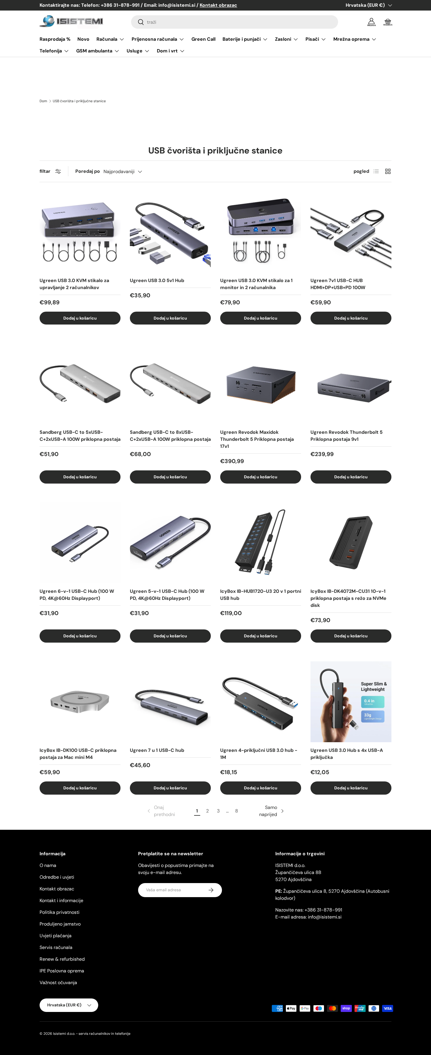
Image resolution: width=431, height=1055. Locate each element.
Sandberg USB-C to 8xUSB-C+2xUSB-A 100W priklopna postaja (170, 435)
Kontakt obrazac (57, 889)
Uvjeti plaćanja (56, 936)
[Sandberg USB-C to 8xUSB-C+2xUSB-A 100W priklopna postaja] (170, 383)
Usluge (134, 51)
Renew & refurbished (62, 959)
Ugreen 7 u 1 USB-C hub (157, 750)
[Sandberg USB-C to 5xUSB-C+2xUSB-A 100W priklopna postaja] (80, 383)
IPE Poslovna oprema (62, 971)
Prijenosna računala (154, 39)
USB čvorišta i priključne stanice (79, 101)
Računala (106, 39)
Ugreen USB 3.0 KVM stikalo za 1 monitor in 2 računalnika (256, 284)
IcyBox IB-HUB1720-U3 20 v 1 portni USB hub (260, 594)
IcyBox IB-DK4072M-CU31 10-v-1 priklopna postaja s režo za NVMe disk (348, 598)
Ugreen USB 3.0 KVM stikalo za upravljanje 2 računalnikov (74, 284)
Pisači (312, 39)
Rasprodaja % (55, 39)
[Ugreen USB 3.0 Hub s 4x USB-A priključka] (350, 701)
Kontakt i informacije (61, 900)
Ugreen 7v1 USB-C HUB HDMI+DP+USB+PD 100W (337, 284)
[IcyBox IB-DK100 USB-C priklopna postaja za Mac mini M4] (80, 701)
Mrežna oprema (351, 39)
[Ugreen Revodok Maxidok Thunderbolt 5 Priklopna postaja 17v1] (260, 383)
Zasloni (283, 39)
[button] (387, 22)
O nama (48, 865)
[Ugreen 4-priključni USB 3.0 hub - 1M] (260, 701)
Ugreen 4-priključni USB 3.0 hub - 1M (258, 753)
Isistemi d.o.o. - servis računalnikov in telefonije (91, 1033)
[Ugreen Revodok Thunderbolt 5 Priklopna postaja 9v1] (350, 383)
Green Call (203, 39)
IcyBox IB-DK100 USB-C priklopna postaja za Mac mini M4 (78, 753)
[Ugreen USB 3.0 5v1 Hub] (170, 232)
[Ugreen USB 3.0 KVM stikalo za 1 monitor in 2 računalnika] (260, 232)
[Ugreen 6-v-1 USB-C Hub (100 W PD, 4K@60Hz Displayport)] (80, 542)
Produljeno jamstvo (60, 924)
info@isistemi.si (325, 917)
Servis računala (56, 947)
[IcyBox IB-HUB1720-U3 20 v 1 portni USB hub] (260, 542)
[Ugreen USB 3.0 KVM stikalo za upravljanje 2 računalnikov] (80, 232)
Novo (83, 39)
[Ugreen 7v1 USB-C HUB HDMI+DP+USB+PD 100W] (350, 232)
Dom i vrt (167, 51)
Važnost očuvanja (58, 982)
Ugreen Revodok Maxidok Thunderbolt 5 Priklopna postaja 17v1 (257, 439)
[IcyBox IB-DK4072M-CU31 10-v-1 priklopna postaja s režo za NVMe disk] (350, 542)
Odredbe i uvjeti (57, 877)
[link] (161, 811)
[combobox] (234, 22)
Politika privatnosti (59, 912)
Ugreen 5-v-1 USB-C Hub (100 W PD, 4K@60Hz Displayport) (167, 594)
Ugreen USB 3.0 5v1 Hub (157, 280)
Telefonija (51, 51)
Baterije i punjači (242, 39)
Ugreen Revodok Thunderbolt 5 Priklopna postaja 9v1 (346, 435)
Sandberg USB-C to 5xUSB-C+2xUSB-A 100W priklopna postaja (80, 435)
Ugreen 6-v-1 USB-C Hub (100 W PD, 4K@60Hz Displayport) (77, 594)
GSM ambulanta (94, 51)
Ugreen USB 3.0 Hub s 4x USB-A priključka (346, 753)
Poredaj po (87, 171)
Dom (43, 101)
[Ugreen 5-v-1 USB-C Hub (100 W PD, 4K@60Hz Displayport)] (170, 542)
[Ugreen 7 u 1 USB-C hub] (170, 701)
